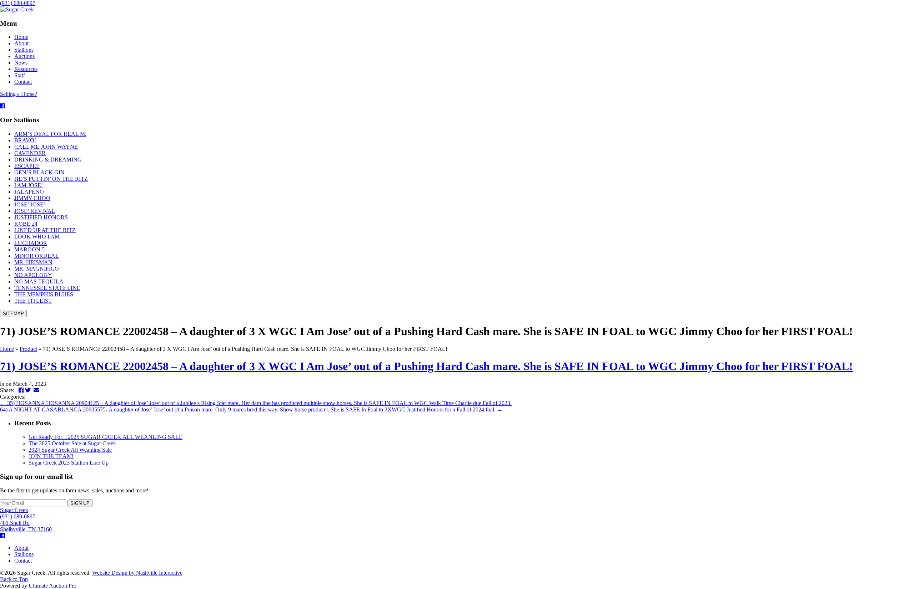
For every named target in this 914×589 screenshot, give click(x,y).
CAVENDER (30, 153)
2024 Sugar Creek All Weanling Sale (70, 450)
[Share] (890, 8)
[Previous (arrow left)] (12, 294)
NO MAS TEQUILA (39, 281)
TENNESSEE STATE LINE (47, 288)
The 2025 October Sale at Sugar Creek (72, 443)
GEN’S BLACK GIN (39, 172)
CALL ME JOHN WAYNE (46, 147)
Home (7, 349)
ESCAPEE (27, 166)
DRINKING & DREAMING (48, 160)
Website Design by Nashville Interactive (137, 573)
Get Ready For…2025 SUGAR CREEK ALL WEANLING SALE (105, 437)
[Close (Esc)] (906, 8)
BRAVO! (25, 140)
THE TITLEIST (33, 301)
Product (28, 349)
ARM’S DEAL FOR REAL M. (50, 134)
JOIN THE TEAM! (51, 456)
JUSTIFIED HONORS (41, 217)
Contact (23, 561)
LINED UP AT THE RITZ (45, 230)
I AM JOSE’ (28, 185)
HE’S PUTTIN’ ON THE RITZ (51, 179)
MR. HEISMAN (33, 262)
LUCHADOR (30, 243)
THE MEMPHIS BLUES (43, 294)
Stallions (24, 554)
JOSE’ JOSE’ (29, 204)
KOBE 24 (25, 224)
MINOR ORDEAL (36, 256)
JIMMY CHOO (32, 198)
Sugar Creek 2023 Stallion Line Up (69, 463)
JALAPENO (29, 192)
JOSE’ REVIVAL (34, 211)
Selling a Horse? (18, 94)
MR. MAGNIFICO (36, 269)
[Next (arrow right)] (901, 294)
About (21, 548)
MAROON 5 (29, 249)
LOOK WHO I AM (37, 237)
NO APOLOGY (33, 275)
